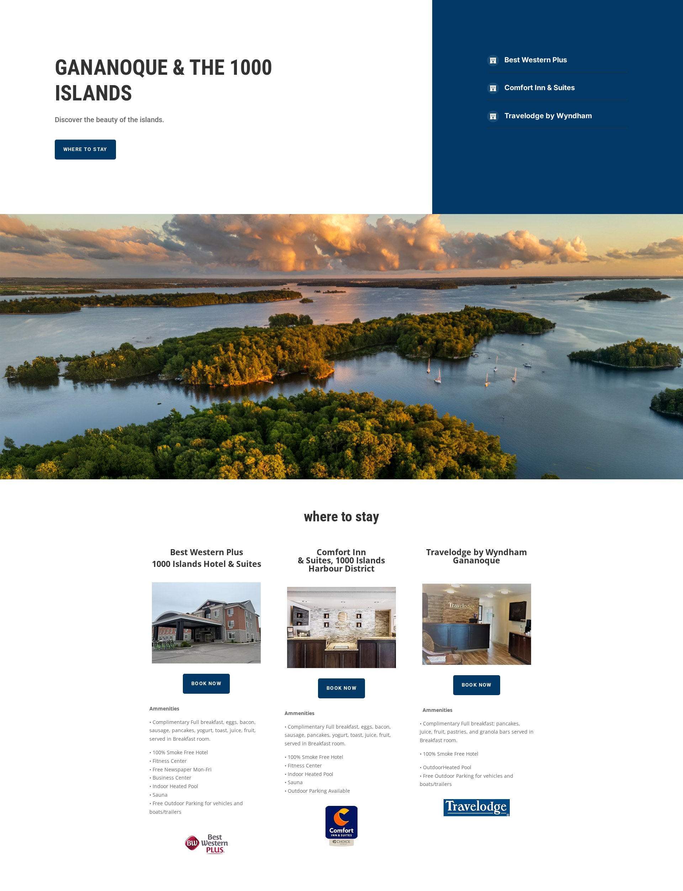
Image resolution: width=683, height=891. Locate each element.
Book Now (206, 683)
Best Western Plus (535, 60)
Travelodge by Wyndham (548, 115)
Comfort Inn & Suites (539, 87)
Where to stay (85, 149)
